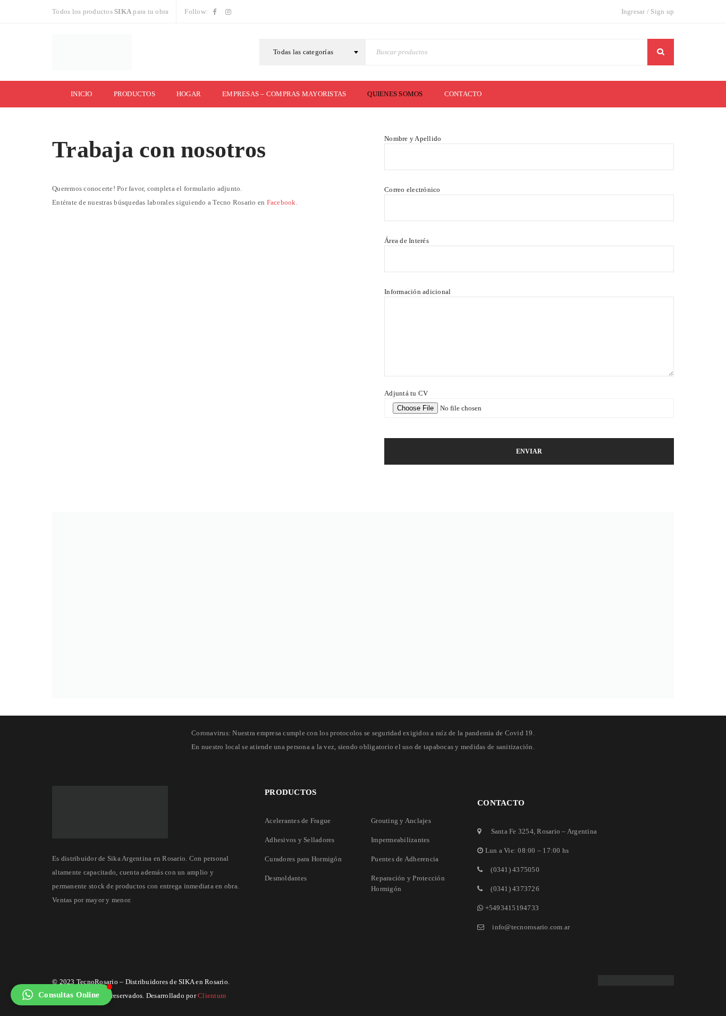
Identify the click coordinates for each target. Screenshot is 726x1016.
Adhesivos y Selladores (300, 840)
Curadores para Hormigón (303, 859)
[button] (61, 994)
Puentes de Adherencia (404, 859)
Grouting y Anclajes (401, 821)
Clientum (212, 996)
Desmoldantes (286, 878)
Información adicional (417, 292)
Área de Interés (406, 241)
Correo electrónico (412, 190)
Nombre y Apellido (412, 138)
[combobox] (312, 52)
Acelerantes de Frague (298, 821)
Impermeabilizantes (400, 840)
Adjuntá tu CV (406, 393)
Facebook (281, 202)
